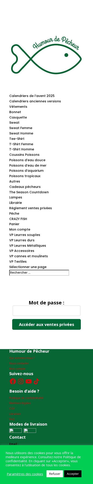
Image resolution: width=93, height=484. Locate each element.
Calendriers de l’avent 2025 (32, 96)
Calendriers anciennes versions (35, 101)
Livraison (15, 414)
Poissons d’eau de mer (27, 165)
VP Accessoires (21, 251)
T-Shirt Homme (21, 149)
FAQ (12, 419)
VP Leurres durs (22, 240)
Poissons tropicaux (24, 176)
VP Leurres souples (24, 235)
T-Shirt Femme (21, 144)
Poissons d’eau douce (27, 160)
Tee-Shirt (16, 138)
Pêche (14, 213)
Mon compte (19, 229)
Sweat (14, 122)
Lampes (15, 197)
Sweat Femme (20, 128)
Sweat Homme (21, 133)
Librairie (15, 202)
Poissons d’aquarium (26, 170)
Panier (14, 224)
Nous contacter (19, 363)
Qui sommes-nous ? (22, 358)
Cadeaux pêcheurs (25, 187)
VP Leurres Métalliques (27, 245)
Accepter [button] (73, 474)
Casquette (18, 117)
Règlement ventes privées (30, 208)
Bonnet (15, 112)
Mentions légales (20, 403)
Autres (14, 181)
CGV (12, 408)
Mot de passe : (46, 303)
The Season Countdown (29, 192)
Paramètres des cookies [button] (25, 474)
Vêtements (18, 106)
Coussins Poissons (24, 154)
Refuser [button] (54, 474)
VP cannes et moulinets (28, 256)
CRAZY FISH (18, 219)
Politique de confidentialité (26, 398)
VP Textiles (18, 261)
